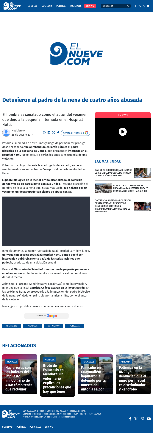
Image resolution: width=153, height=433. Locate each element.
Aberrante (11, 326)
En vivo (90, 6)
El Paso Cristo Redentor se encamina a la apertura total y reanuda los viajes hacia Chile (130, 188)
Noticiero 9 (18, 130)
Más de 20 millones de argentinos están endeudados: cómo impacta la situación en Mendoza (113, 173)
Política (60, 6)
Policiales (76, 6)
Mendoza (32, 326)
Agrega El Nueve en (73, 132)
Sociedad (47, 6)
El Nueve (32, 6)
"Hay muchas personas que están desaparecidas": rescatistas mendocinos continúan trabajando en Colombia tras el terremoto (113, 206)
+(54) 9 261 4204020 (92, 414)
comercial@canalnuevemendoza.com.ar (59, 414)
